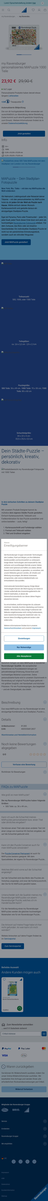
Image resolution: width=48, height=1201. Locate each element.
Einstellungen (24, 638)
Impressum (36, 628)
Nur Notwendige (24, 647)
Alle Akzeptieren (24, 656)
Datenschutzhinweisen (12, 628)
